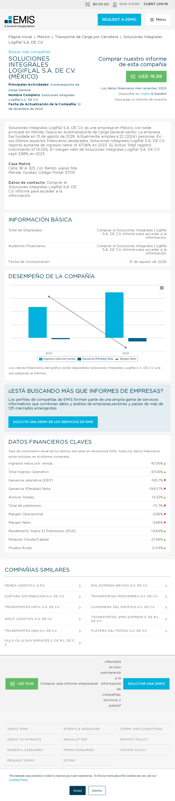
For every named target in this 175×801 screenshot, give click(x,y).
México (43, 37)
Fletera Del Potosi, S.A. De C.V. (119, 630)
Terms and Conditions (141, 729)
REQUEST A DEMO (119, 19)
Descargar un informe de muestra (141, 99)
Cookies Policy (18, 780)
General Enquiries (25, 750)
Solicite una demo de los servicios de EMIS (53, 422)
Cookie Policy (133, 750)
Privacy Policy (134, 739)
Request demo (20, 760)
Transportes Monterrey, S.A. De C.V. (124, 596)
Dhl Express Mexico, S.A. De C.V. (119, 585)
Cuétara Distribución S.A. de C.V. (34, 596)
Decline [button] (97, 790)
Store (69, 760)
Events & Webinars (82, 729)
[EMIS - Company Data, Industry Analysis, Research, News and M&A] (20, 22)
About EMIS (17, 729)
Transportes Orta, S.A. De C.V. (32, 607)
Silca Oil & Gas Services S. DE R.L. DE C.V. (40, 642)
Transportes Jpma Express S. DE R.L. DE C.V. (125, 619)
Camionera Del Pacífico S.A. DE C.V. (123, 607)
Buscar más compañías (29, 52)
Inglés (145, 93)
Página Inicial (20, 37)
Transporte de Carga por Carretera (86, 37)
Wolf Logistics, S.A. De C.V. (28, 619)
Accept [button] (77, 790)
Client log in (156, 4)
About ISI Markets (24, 739)
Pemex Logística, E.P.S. (25, 585)
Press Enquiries (79, 750)
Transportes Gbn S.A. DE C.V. (31, 630)
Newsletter (75, 739)
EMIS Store (129, 4)
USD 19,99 (149, 76)
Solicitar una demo (146, 683)
